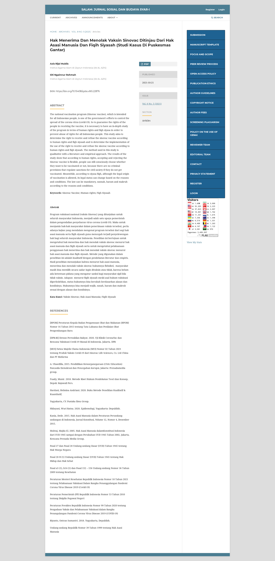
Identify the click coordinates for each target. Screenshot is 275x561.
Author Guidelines (202, 93)
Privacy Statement (202, 173)
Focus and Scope (201, 54)
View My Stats (194, 242)
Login (222, 9)
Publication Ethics (203, 83)
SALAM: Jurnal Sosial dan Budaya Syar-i (115, 9)
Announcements (92, 17)
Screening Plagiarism (204, 122)
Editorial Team (200, 154)
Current (55, 17)
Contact (196, 164)
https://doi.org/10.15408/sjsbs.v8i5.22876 (78, 91)
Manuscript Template (204, 44)
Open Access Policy (203, 73)
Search (218, 17)
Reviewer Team (200, 144)
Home (53, 31)
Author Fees (198, 112)
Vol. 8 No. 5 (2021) (81, 31)
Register (210, 9)
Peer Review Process (204, 64)
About (111, 17)
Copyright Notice (202, 102)
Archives (71, 17)
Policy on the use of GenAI (204, 133)
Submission (197, 35)
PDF (146, 64)
